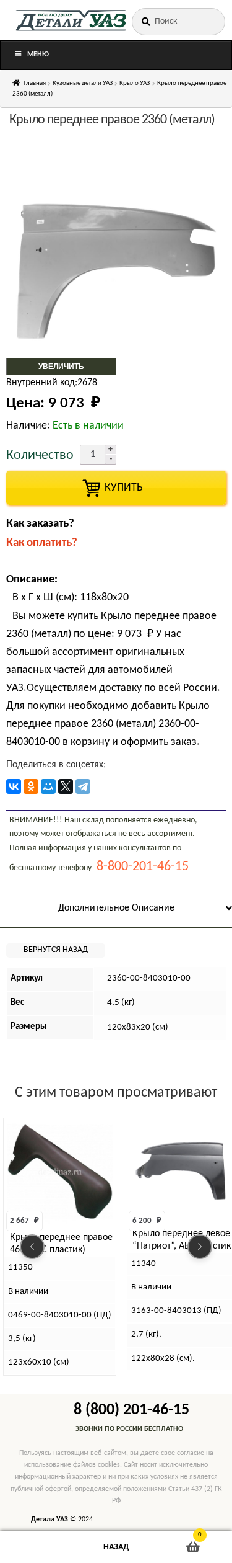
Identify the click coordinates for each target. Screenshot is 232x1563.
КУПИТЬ (116, 488)
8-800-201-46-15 (143, 867)
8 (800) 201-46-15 (131, 1410)
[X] (65, 786)
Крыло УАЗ (134, 83)
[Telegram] (82, 786)
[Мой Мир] (48, 786)
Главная (35, 83)
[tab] (116, 909)
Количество (40, 455)
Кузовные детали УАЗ (83, 83)
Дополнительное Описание (116, 908)
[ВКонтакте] (13, 786)
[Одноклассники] (31, 786)
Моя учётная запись (38, 1547)
